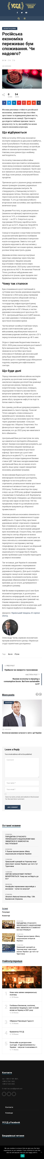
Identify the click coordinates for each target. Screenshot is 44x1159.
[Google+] (24, 103)
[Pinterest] (19, 103)
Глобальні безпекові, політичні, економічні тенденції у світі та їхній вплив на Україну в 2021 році (24, 1013)
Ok (22, 1156)
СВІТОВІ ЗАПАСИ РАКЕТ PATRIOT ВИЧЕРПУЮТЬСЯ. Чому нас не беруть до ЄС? (22, 881)
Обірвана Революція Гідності (22, 1026)
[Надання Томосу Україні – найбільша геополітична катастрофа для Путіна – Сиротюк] (22, 713)
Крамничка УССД (17, 1037)
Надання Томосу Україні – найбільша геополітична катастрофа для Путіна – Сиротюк (18, 735)
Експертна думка (10, 28)
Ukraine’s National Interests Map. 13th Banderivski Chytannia (20, 903)
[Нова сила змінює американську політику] (22, 982)
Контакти (9, 1112)
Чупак (17, 654)
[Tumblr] (39, 103)
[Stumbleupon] (34, 103)
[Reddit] (29, 103)
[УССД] (22, 6)
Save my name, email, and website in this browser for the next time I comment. (22, 803)
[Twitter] (21, 12)
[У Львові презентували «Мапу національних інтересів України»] (8, 942)
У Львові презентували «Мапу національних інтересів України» (18, 858)
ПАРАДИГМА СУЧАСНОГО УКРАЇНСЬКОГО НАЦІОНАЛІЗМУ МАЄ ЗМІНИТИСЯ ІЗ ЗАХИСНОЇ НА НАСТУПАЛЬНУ (20, 845)
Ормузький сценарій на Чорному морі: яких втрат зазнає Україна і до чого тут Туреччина (21, 869)
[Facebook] (17, 12)
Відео (7, 702)
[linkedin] (14, 103)
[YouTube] (26, 12)
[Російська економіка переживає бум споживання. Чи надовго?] (22, 79)
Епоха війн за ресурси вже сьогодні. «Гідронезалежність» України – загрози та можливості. (23, 1050)
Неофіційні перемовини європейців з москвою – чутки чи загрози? (20, 893)
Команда (9, 1118)
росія (10, 654)
